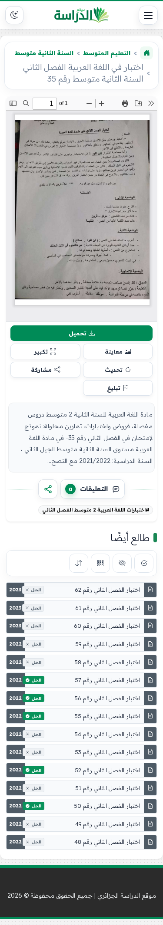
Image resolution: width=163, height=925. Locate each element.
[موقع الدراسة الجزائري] (82, 15)
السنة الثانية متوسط (44, 53)
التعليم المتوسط (106, 53)
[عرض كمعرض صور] (100, 563)
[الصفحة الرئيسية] (146, 52)
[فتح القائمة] (148, 15)
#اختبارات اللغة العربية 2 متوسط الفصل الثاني (96, 510)
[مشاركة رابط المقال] (47, 489)
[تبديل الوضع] (14, 15)
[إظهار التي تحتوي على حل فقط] (143, 563)
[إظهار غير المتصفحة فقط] (122, 563)
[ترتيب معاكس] (78, 563)
